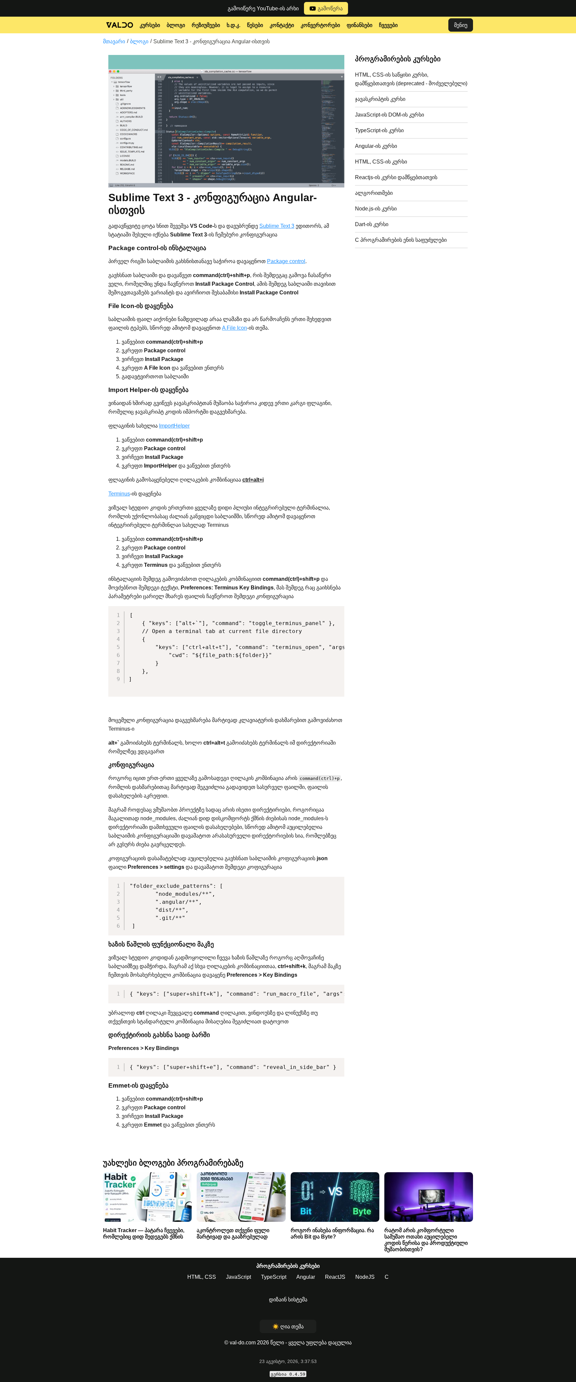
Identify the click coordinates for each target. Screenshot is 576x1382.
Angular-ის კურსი (376, 146)
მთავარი (114, 41)
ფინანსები (359, 25)
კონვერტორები (320, 25)
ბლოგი (176, 25)
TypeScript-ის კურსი (379, 130)
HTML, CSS (201, 1277)
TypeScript (273, 1277)
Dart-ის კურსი (371, 224)
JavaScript (238, 1277)
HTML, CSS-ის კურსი (381, 162)
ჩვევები (388, 25)
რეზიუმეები (206, 25)
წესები (255, 25)
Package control (286, 261)
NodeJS (365, 1277)
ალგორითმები (374, 193)
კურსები (150, 25)
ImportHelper (174, 426)
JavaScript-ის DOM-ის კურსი (389, 115)
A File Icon (234, 328)
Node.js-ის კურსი (376, 208)
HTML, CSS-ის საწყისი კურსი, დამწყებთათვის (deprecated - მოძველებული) (411, 79)
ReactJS (335, 1277)
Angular (305, 1277)
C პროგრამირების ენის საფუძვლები (401, 240)
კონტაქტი (282, 25)
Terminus (119, 494)
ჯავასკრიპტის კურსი (380, 99)
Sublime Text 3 (276, 226)
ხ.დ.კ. (233, 25)
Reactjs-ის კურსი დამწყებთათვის (396, 177)
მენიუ (460, 25)
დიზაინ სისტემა (288, 1299)
